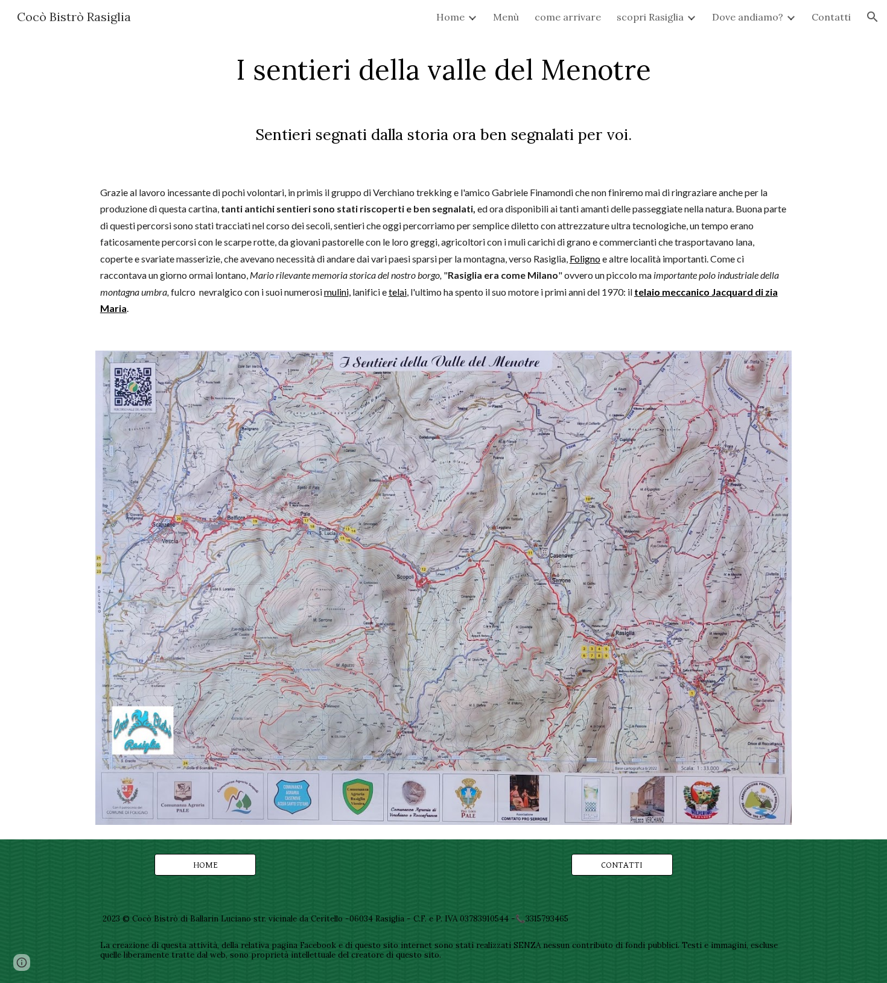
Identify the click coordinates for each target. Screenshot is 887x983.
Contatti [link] (831, 17)
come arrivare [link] (568, 17)
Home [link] (450, 17)
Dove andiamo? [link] (747, 17)
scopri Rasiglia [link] (650, 17)
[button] (872, 16)
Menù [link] (506, 17)
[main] (443, 69)
